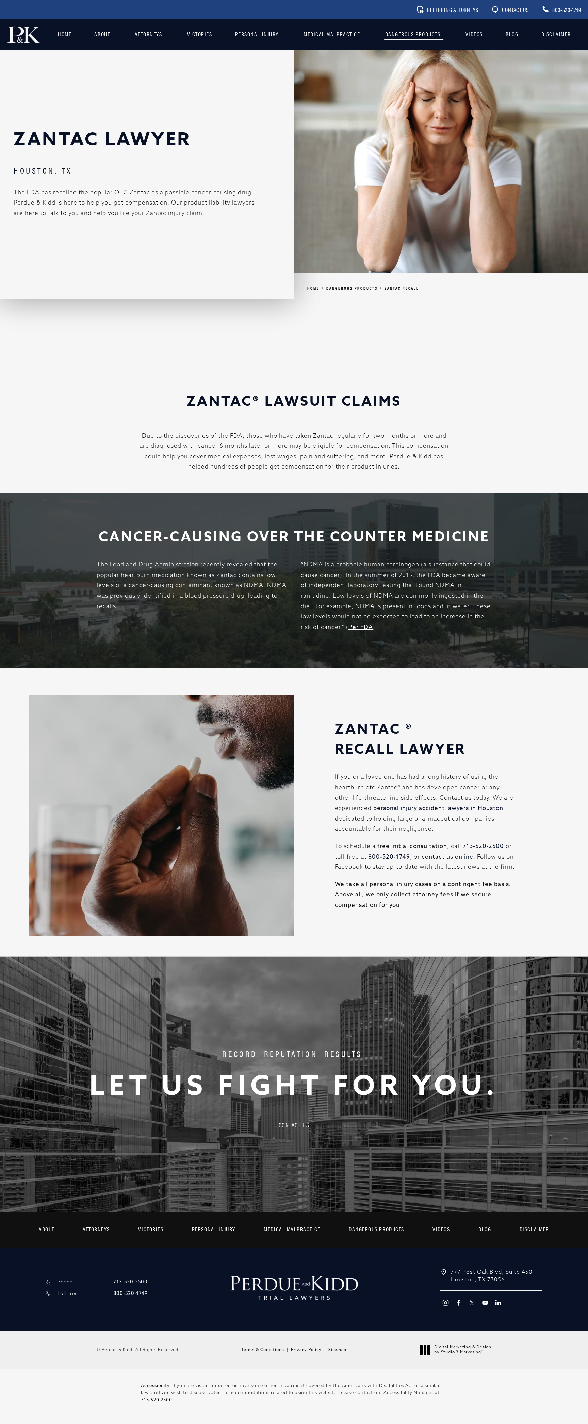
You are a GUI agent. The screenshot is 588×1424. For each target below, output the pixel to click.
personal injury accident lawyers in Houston (438, 808)
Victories (199, 34)
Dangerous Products (413, 34)
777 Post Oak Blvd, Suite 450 (492, 1276)
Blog (512, 34)
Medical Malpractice (332, 34)
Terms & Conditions (262, 1350)
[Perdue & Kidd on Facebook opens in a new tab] (458, 1302)
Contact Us (515, 10)
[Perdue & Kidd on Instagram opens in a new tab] (445, 1302)
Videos (474, 34)
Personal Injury (257, 34)
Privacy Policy (306, 1350)
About (102, 34)
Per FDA (360, 627)
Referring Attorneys (452, 10)
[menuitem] (445, 1302)
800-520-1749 (389, 857)
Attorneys (148, 34)
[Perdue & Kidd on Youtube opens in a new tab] (485, 1302)
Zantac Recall (402, 288)
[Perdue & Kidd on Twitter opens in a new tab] (472, 1302)
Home (64, 34)
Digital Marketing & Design (462, 1350)
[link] (561, 10)
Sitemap (337, 1350)
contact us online (447, 857)
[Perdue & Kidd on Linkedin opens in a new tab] (498, 1302)
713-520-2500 (483, 846)
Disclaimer (556, 34)
